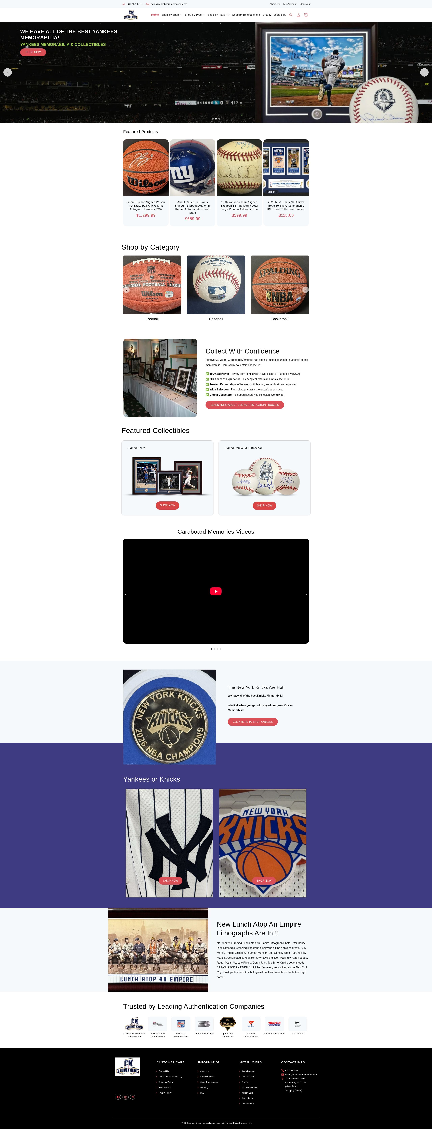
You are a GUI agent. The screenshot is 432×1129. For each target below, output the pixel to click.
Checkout (305, 4)
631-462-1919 (134, 4)
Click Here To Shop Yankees (253, 721)
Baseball (152, 319)
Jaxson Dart (247, 1093)
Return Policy (165, 1087)
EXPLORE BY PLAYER (68, 72)
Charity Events (206, 1077)
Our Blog (204, 1087)
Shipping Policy (166, 1082)
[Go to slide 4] (220, 649)
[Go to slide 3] (219, 119)
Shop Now (170, 880)
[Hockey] (280, 285)
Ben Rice (246, 1082)
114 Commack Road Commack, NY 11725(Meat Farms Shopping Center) (295, 1084)
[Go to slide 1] (213, 119)
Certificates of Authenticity (170, 1077)
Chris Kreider (248, 1104)
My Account (289, 4)
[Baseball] (152, 285)
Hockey (280, 319)
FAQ (202, 1093)
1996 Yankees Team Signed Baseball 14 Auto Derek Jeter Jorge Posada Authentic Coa (239, 206)
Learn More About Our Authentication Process (245, 404)
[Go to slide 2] (216, 119)
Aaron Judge (247, 1098)
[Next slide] (424, 72)
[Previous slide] (7, 72)
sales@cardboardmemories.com (169, 4)
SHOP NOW (33, 72)
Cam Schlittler (248, 1077)
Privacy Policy (165, 1093)
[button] (171, 15)
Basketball (215, 319)
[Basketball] (216, 285)
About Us (275, 4)
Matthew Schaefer (250, 1087)
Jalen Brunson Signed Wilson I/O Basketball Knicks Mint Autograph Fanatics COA (146, 206)
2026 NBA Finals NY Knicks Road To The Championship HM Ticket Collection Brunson (286, 206)
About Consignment (209, 1082)
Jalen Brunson (248, 1071)
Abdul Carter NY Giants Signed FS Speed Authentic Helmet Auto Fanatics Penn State (193, 207)
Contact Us (164, 1071)
